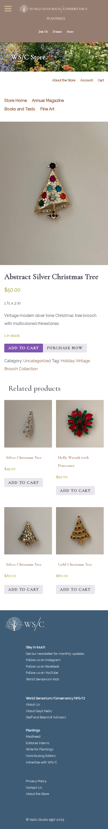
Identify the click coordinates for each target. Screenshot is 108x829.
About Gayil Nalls (39, 711)
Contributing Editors (41, 756)
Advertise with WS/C (41, 762)
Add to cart (23, 347)
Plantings (33, 730)
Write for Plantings (39, 749)
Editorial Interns (37, 743)
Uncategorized (37, 360)
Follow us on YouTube (42, 673)
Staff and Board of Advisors (46, 717)
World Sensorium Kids (42, 679)
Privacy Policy (36, 781)
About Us (33, 704)
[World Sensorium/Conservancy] (51, 9)
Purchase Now (65, 347)
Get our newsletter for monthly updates (55, 654)
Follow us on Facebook (42, 666)
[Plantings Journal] (54, 18)
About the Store (37, 794)
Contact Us (34, 787)
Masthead (33, 736)
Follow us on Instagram (43, 660)
